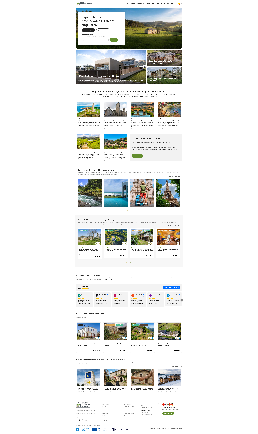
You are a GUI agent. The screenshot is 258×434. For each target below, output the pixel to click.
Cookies (158, 428)
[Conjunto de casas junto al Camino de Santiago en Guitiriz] (115, 331)
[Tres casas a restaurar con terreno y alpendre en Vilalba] (169, 331)
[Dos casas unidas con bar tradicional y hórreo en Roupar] (88, 331)
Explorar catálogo (89, 30)
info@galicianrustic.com (146, 407)
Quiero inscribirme (168, 413)
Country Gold (105, 411)
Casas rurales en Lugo (129, 404)
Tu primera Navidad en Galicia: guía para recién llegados (168, 388)
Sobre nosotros (105, 404)
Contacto (104, 420)
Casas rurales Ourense (129, 411)
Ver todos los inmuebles (176, 99)
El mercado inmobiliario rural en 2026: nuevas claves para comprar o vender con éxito (142, 389)
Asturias (137, 347)
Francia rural (172, 230)
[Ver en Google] (79, 295)
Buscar (113, 40)
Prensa (180, 428)
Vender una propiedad (107, 415)
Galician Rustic (105, 408)
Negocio (80, 324)
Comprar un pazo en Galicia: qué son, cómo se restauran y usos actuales (115, 388)
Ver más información (107, 279)
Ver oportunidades (177, 320)
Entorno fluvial (83, 230)
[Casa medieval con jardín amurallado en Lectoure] (168, 237)
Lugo (90, 254)
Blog (103, 418)
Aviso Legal (164, 428)
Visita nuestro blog (177, 366)
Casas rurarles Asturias (129, 413)
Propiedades (105, 413)
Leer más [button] (80, 305)
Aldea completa (143, 324)
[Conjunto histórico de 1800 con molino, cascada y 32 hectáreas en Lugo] (89, 237)
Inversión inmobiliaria (92, 391)
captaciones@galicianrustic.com (146, 149)
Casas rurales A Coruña (129, 406)
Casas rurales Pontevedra (129, 408)
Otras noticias (173, 391)
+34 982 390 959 (145, 412)
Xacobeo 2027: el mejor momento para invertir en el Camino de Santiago (88, 388)
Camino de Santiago (136, 230)
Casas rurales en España (129, 415)
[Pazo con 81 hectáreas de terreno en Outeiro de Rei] (116, 237)
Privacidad (152, 428)
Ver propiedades (81, 128)
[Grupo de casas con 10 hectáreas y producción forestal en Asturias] (142, 331)
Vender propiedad (103, 30)
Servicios (104, 406)
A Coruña (138, 253)
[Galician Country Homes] (84, 4)
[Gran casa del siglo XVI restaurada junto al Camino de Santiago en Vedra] (142, 237)
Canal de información (173, 428)
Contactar (137, 155)
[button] (76, 300)
